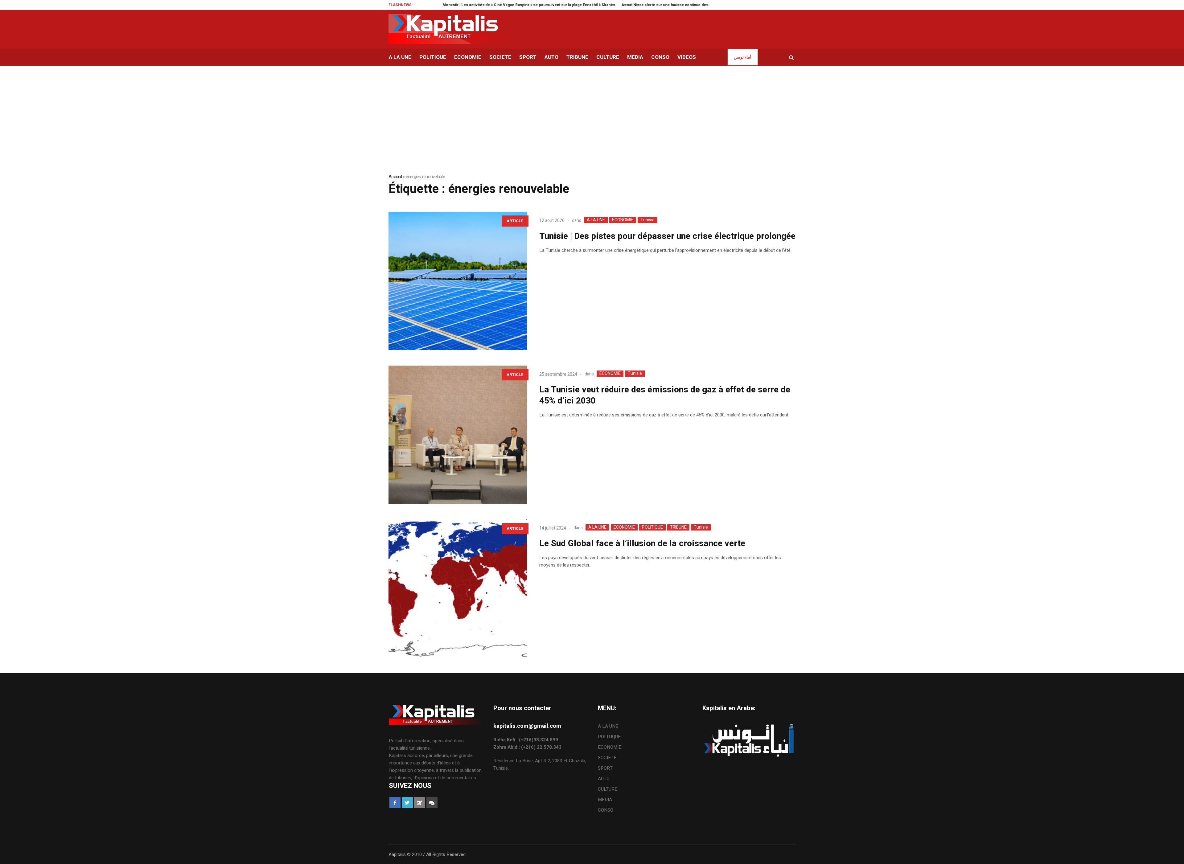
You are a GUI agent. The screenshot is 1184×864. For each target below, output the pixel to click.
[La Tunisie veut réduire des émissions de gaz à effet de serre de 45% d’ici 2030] (457, 435)
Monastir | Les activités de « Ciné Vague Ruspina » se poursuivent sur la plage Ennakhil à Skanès (493, 5)
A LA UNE (596, 220)
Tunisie (647, 220)
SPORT (605, 768)
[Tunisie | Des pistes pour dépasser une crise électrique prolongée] (457, 281)
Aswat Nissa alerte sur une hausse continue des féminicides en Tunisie (650, 5)
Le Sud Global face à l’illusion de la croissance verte (642, 543)
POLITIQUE (652, 527)
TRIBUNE (678, 527)
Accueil (395, 176)
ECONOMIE (622, 220)
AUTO (604, 778)
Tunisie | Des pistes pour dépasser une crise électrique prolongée (667, 236)
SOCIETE (607, 757)
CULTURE (607, 789)
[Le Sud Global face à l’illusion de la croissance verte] (457, 588)
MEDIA (605, 799)
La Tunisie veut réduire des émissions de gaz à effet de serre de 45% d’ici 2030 (664, 395)
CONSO (605, 810)
